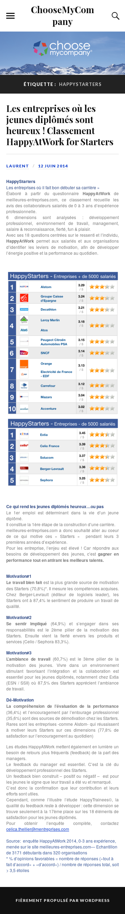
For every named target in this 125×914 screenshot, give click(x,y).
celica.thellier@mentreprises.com (37, 829)
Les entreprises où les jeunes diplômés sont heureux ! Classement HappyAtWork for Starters (60, 124)
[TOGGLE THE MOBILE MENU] (10, 16)
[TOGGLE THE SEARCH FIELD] (114, 16)
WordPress (95, 900)
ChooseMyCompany (62, 15)
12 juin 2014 (53, 165)
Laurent (17, 165)
